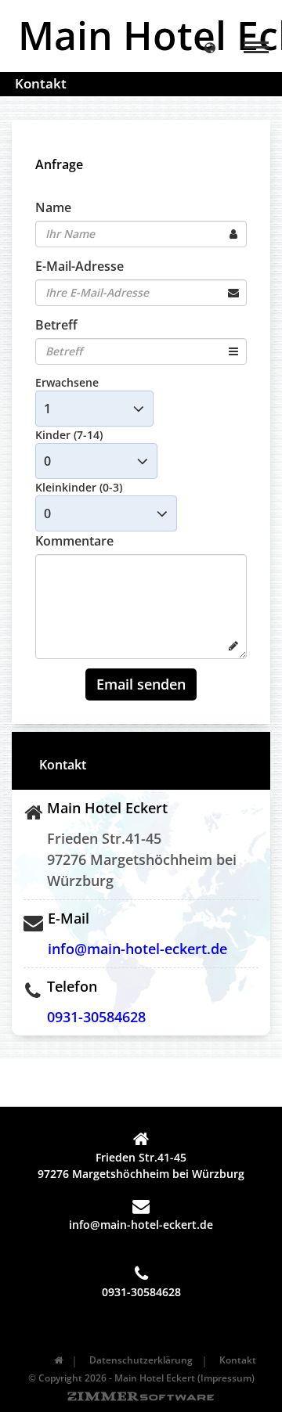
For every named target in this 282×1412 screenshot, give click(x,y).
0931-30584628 (96, 1016)
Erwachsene (67, 382)
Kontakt (237, 1360)
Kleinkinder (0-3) (78, 487)
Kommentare (74, 540)
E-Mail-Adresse (79, 266)
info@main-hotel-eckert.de (137, 948)
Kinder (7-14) (69, 434)
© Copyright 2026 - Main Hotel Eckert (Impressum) (141, 1378)
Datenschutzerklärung (141, 1360)
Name (53, 207)
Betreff (56, 324)
